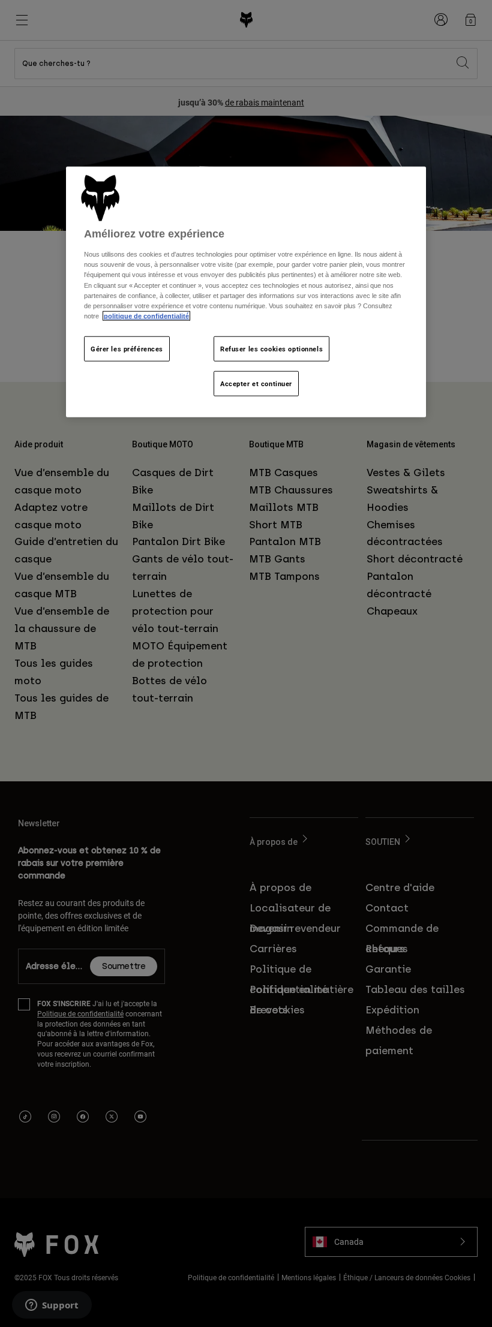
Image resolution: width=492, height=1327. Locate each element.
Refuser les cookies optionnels (271, 348)
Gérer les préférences (127, 348)
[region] (246, 292)
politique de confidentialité (146, 315)
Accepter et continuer (256, 382)
